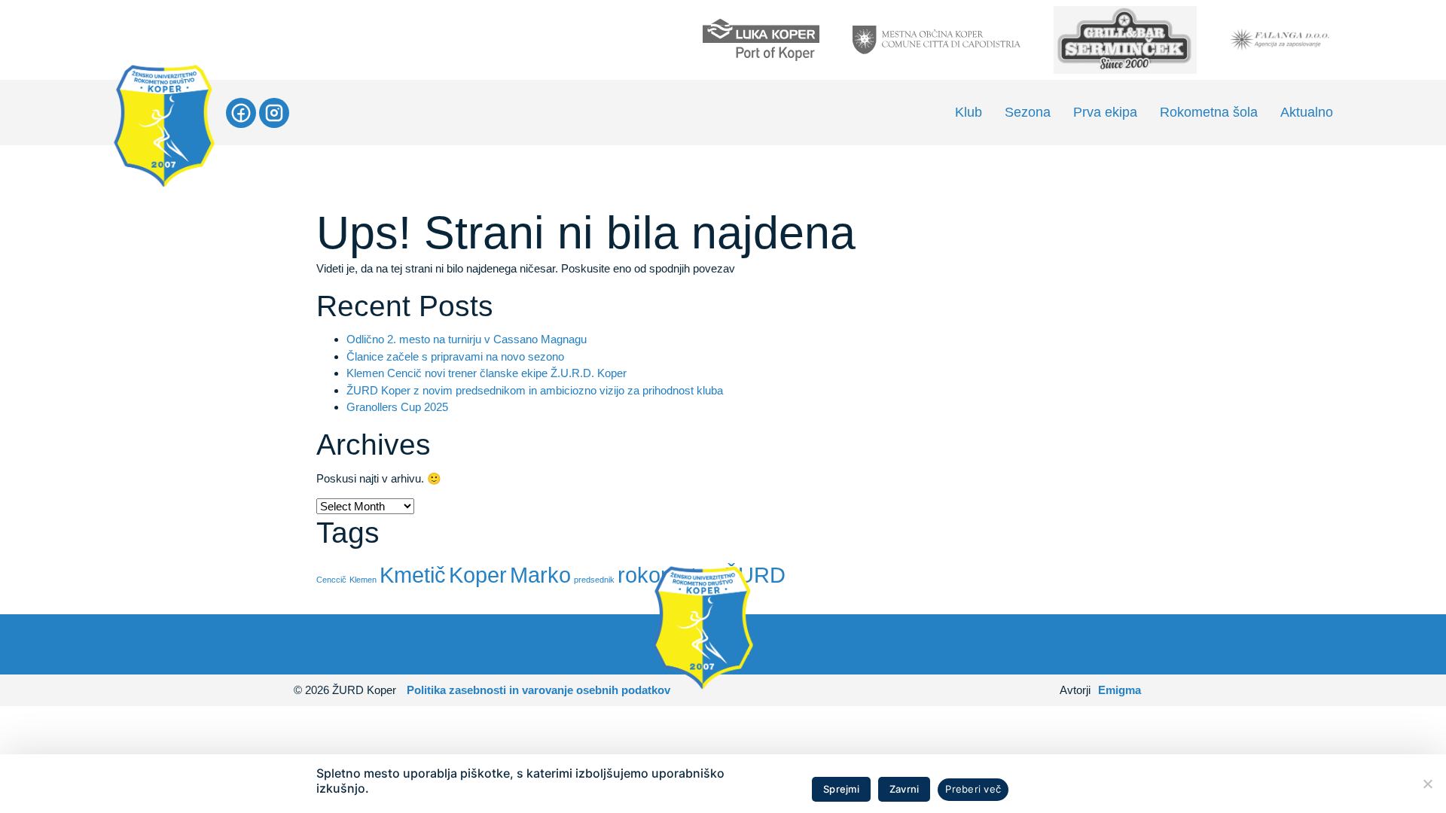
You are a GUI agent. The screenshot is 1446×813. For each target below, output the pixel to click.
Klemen (363, 579)
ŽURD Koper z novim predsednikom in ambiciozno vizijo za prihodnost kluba (534, 390)
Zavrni (904, 789)
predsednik (594, 579)
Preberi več (973, 789)
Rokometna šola (1209, 112)
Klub (968, 112)
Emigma (1119, 690)
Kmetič (413, 574)
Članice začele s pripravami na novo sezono (455, 356)
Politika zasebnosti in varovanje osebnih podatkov (538, 690)
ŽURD (755, 574)
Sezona (1028, 112)
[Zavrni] (1427, 783)
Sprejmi (841, 789)
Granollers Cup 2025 (397, 406)
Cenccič (331, 579)
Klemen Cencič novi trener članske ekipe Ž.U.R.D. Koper (486, 373)
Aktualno (1306, 112)
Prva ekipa (1105, 112)
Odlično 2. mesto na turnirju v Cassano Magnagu (466, 339)
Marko (540, 574)
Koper (478, 574)
